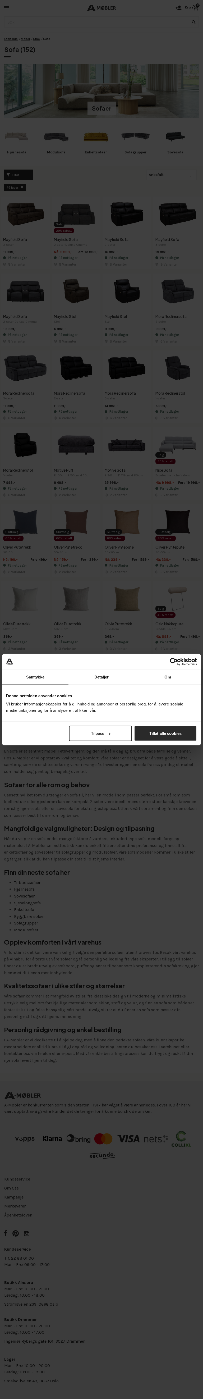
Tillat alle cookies (165, 733)
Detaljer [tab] (101, 677)
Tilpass (97, 733)
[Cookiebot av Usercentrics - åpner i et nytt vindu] (174, 662)
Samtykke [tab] (35, 677)
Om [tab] (167, 677)
